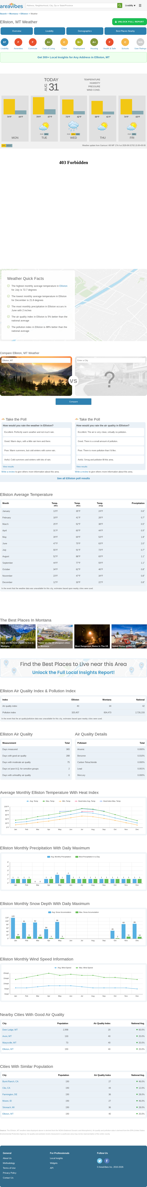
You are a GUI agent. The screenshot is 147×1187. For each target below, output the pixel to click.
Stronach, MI (8, 1107)
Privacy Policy (9, 1173)
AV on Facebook (106, 1160)
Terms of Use (9, 1168)
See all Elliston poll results (73, 478)
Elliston (24, 14)
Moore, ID (7, 1101)
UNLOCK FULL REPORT (131, 22)
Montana (13, 14)
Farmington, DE (9, 1094)
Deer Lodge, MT (10, 1029)
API (51, 1168)
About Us (7, 1158)
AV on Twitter (99, 1160)
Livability (129, 5)
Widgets (54, 1163)
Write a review (8, 471)
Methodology (9, 1163)
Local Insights (56, 1158)
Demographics (85, 31)
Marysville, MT (9, 1042)
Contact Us (8, 1178)
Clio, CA (6, 1088)
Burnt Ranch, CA (10, 1081)
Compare (73, 401)
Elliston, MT (7, 1049)
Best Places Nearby (125, 31)
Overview (16, 31)
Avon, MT (7, 1036)
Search (3, 14)
